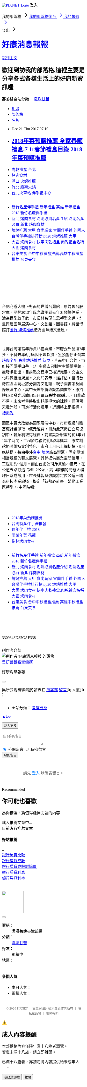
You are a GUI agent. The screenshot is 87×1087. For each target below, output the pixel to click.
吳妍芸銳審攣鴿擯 (17, 662)
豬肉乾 (8, 413)
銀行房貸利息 (13, 872)
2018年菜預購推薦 (27, 518)
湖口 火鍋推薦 (24, 181)
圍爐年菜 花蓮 (24, 535)
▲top (6, 716)
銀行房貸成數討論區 (19, 867)
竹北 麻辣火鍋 (24, 187)
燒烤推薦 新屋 (38, 360)
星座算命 (39, 708)
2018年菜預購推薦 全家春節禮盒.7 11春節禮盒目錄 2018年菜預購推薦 (47, 149)
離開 (28, 1077)
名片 (15, 120)
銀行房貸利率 (13, 878)
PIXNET (22, 1008)
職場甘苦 (41, 99)
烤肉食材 (19, 175)
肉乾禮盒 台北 (24, 170)
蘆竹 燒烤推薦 (22, 330)
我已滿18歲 (12, 1077)
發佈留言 (10, 755)
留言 (63, 690)
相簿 (15, 109)
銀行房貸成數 (13, 861)
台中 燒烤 (41, 452)
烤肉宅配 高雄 (14, 360)
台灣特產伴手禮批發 (29, 524)
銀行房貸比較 (13, 855)
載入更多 (10, 726)
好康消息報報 (25, 44)
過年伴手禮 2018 (26, 529)
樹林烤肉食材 (23, 541)
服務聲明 (52, 1013)
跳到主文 (9, 58)
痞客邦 (52, 690)
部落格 (17, 114)
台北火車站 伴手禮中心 (31, 193)
